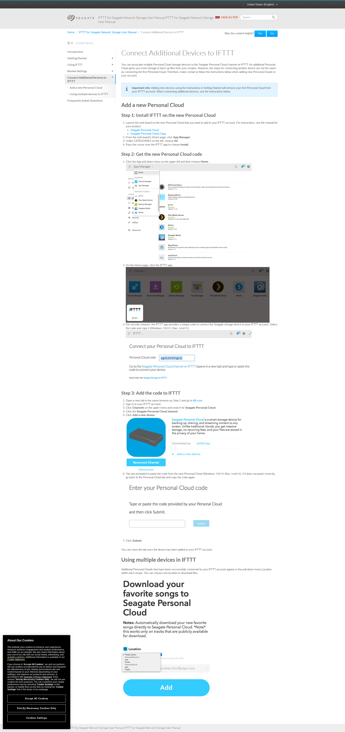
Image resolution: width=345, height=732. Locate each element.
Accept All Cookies (36, 698)
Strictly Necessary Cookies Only (36, 708)
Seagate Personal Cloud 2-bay (148, 133)
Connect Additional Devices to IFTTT (86, 79)
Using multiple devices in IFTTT (89, 94)
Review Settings (77, 71)
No (272, 33)
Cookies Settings (36, 718)
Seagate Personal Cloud (144, 130)
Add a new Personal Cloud (86, 87)
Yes (260, 33)
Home (71, 32)
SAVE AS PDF (229, 17)
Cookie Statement (16, 659)
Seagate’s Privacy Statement (38, 677)
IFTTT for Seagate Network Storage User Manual (108, 32)
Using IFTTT (74, 64)
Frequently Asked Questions (85, 100)
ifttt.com (197, 400)
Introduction (75, 51)
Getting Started (77, 58)
